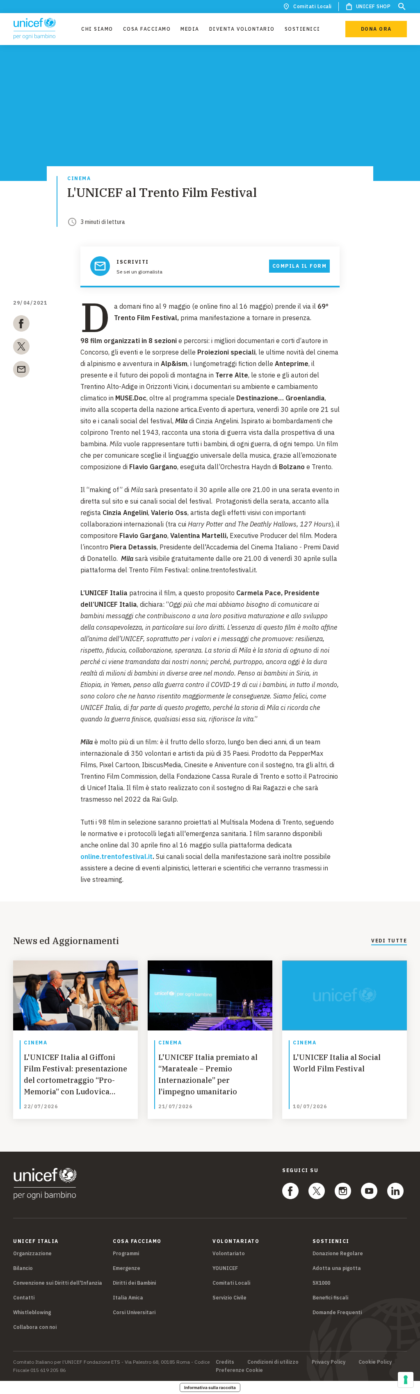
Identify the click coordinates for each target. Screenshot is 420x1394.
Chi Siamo (97, 29)
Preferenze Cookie (239, 1370)
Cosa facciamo (147, 29)
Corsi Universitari (134, 1312)
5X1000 (321, 1283)
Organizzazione (32, 1253)
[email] (21, 371)
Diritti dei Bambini (134, 1283)
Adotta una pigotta (337, 1268)
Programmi (126, 1253)
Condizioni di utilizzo (273, 1362)
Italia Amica (128, 1298)
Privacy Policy (328, 1362)
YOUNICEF (225, 1268)
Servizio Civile (229, 1298)
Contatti (23, 1298)
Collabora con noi (35, 1327)
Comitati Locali (312, 6)
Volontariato (228, 1253)
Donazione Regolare (338, 1253)
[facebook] (21, 325)
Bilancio (23, 1268)
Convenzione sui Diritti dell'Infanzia (57, 1283)
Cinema (79, 178)
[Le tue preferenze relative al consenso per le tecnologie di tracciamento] (405, 1379)
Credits (225, 1362)
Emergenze (126, 1268)
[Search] (402, 6)
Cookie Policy (375, 1362)
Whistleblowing (32, 1312)
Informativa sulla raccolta (210, 1387)
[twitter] (21, 348)
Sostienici (302, 29)
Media (189, 29)
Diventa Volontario (242, 29)
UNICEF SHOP (373, 6)
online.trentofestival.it (116, 856)
